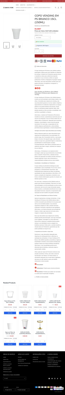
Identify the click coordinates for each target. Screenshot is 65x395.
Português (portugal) (21, 389)
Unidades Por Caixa (38, 35)
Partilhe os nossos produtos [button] (42, 276)
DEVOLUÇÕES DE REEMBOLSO (22, 360)
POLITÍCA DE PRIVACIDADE (24, 363)
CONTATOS (35, 359)
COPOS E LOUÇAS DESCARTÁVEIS (7, 368)
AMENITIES (5, 359)
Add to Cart (10, 344)
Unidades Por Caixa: (8, 307)
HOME (4, 357)
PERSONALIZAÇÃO (7, 371)
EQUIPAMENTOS (7, 361)
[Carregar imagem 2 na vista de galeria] (13, 45)
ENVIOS (20, 357)
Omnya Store (59, 391)
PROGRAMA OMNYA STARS (39, 361)
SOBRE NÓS (35, 357)
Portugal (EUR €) (8, 389)
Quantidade (37, 48)
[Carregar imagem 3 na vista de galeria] (20, 45)
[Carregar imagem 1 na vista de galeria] (6, 45)
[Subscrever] (24, 378)
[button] (31, 5)
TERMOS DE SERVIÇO (23, 365)
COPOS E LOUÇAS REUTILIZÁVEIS (7, 364)
